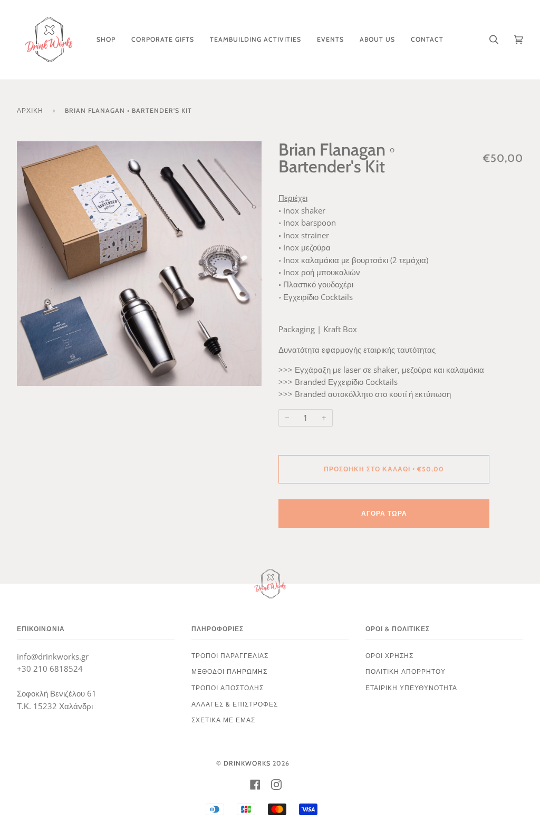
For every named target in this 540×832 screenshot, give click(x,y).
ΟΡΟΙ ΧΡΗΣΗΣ (389, 656)
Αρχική (30, 110)
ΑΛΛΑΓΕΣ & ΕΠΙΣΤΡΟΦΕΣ (234, 704)
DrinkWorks (247, 763)
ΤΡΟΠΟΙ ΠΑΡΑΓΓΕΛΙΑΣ (229, 656)
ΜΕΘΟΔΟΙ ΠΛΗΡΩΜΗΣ (229, 671)
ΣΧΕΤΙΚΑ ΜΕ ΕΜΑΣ (223, 720)
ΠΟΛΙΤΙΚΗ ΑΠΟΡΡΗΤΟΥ (405, 671)
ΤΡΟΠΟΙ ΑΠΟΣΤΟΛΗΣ (227, 688)
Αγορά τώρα (384, 513)
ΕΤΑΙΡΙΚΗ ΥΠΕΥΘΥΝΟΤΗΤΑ (411, 688)
